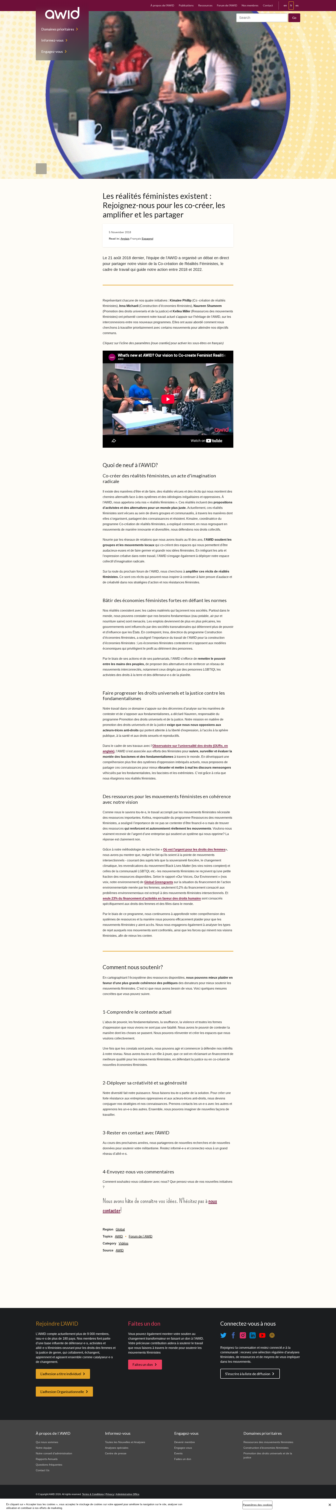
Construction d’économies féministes (266, 1447)
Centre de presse (115, 1453)
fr (291, 5)
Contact (268, 5)
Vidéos (123, 1243)
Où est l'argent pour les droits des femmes (194, 849)
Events (178, 1453)
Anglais (125, 238)
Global (120, 1229)
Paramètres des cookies (257, 1504)
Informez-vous (52, 40)
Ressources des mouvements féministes (268, 1442)
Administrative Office (127, 1494)
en (285, 5)
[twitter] (223, 1335)
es (297, 5)
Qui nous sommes (47, 1442)
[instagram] (243, 1335)
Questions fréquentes (49, 1464)
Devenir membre (184, 1442)
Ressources (205, 5)
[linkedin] (252, 1335)
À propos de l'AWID (162, 5)
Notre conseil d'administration (54, 1453)
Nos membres (250, 5)
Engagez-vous (52, 51)
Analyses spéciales (116, 1447)
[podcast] (272, 1335)
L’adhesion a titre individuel (60, 1374)
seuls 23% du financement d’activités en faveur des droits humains (152, 898)
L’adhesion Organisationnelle (62, 1391)
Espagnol (147, 238)
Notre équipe (44, 1447)
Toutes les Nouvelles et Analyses (125, 1442)
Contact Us (42, 1470)
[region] (168, 1505)
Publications (186, 5)
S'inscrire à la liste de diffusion (247, 1374)
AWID (119, 1236)
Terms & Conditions (93, 1494)
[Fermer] (330, 1505)
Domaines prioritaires (57, 29)
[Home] (62, 13)
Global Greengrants (158, 882)
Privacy (110, 1494)
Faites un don (142, 1364)
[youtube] (262, 1335)
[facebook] (233, 1335)
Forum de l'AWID (227, 5)
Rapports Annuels (47, 1459)
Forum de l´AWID (140, 1236)
